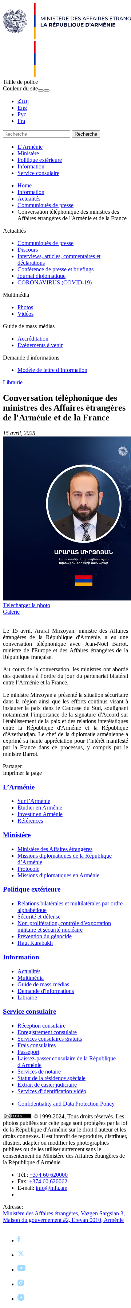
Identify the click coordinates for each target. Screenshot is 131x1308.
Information (30, 166)
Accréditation (32, 338)
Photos (25, 307)
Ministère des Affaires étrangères (54, 849)
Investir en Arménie (40, 814)
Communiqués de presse (45, 205)
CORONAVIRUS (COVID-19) (54, 282)
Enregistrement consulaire (47, 1032)
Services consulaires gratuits (49, 1039)
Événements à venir (40, 345)
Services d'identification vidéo (51, 1091)
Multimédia (30, 978)
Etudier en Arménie (39, 807)
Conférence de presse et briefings (55, 269)
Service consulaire (38, 173)
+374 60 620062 (48, 1181)
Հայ (23, 101)
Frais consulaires (36, 1045)
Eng (22, 108)
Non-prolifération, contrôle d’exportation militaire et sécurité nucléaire (64, 926)
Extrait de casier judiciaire (47, 1085)
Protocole (28, 869)
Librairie (13, 382)
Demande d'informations (45, 991)
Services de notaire (39, 1071)
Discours (27, 250)
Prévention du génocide (44, 936)
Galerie (11, 612)
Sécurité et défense (38, 916)
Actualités (28, 198)
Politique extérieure (39, 160)
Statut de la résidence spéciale (51, 1078)
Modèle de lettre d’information (52, 370)
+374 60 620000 (48, 1175)
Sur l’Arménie (33, 801)
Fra (21, 121)
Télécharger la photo (26, 605)
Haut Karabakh (35, 943)
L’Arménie (30, 147)
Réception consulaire (41, 1025)
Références (30, 821)
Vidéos (25, 314)
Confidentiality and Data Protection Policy (66, 1104)
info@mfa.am (51, 1188)
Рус (21, 114)
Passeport (28, 1052)
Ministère (28, 153)
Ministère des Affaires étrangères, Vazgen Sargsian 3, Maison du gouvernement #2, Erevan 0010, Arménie (64, 1216)
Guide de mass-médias (43, 984)
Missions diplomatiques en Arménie (58, 875)
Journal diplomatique (41, 276)
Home (24, 185)
